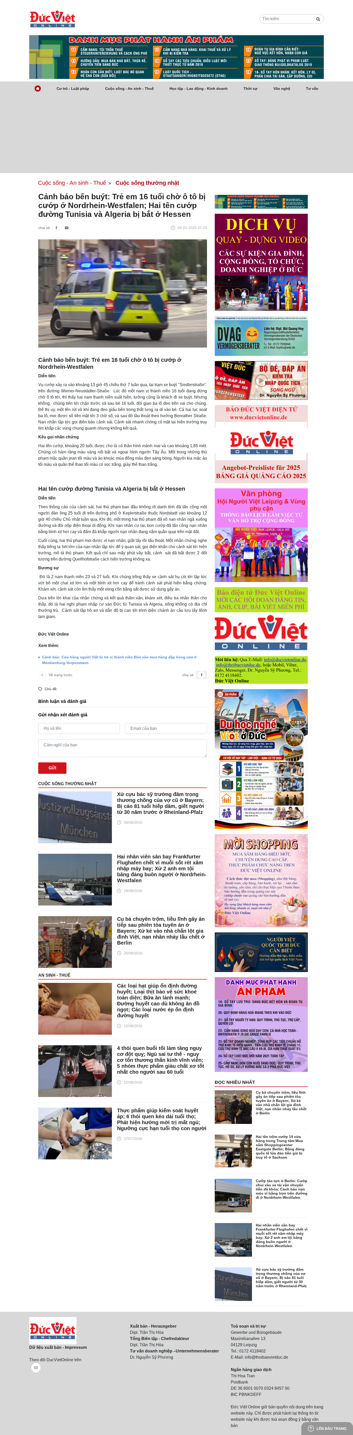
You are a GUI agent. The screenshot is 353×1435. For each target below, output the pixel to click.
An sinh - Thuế (54, 975)
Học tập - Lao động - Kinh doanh (199, 88)
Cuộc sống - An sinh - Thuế (129, 88)
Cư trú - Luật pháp (73, 88)
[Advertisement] (176, 134)
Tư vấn (312, 88)
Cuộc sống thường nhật (67, 784)
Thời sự (250, 88)
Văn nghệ (281, 88)
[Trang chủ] (38, 88)
